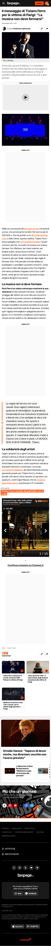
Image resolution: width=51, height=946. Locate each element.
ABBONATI (39, 3)
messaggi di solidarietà (12, 470)
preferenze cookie (9, 836)
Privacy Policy (29, 828)
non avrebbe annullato (30, 242)
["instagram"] (10, 805)
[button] (47, 28)
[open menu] (2, 3)
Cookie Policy (7, 832)
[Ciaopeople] (25, 939)
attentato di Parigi (32, 228)
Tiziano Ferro (11, 648)
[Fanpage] (26, 875)
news (4, 648)
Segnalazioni (17, 828)
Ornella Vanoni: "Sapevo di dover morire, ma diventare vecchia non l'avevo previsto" (24, 754)
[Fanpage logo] (13, 3)
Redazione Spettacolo (22, 29)
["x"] (21, 805)
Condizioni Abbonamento (24, 832)
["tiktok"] (4, 805)
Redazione (40, 832)
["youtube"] (15, 805)
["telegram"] (32, 805)
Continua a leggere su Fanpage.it (25, 565)
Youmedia (5, 828)
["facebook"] (26, 805)
